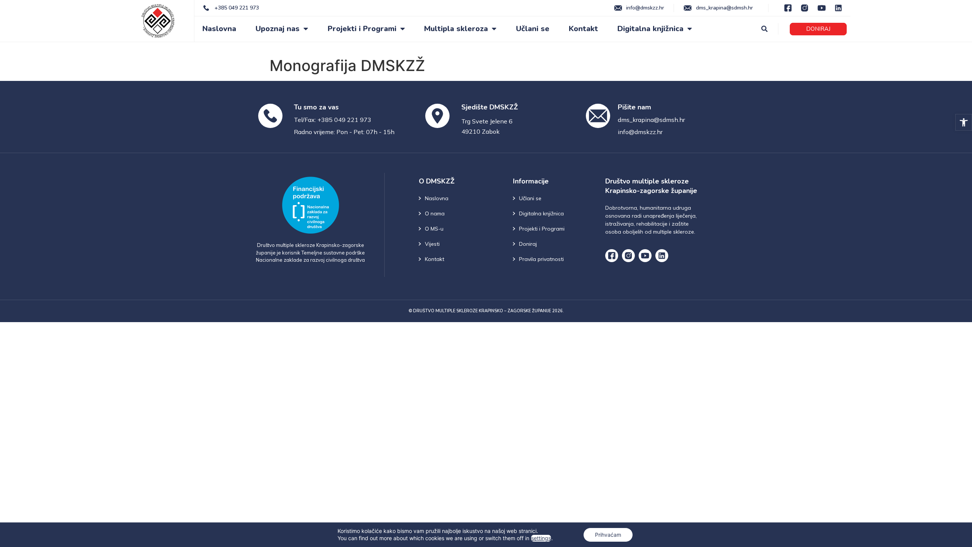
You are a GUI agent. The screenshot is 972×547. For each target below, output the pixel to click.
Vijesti (432, 243)
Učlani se (532, 29)
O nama (435, 213)
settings (541, 538)
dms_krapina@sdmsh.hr (651, 119)
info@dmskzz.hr (640, 132)
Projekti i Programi (362, 29)
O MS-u (434, 228)
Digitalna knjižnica (650, 29)
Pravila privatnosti (541, 259)
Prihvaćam (608, 534)
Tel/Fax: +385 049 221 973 (332, 119)
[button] (964, 122)
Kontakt (583, 29)
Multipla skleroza (456, 29)
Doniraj (528, 243)
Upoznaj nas (278, 29)
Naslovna (219, 29)
